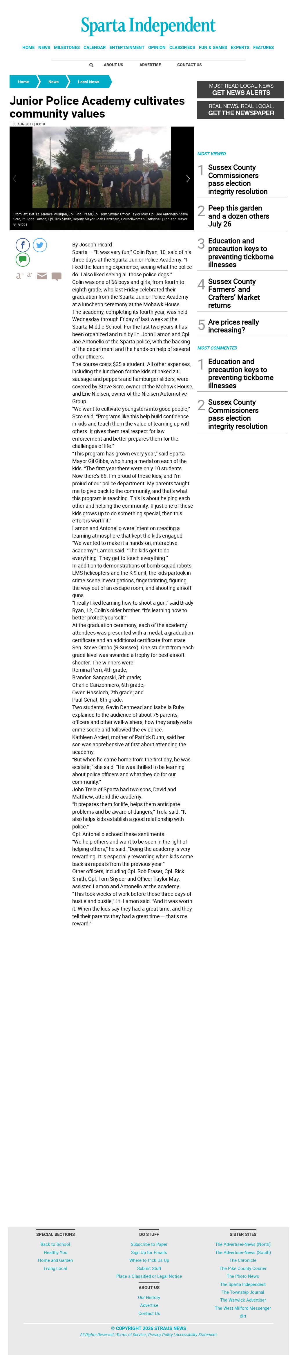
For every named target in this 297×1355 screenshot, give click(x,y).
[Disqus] (102, 1002)
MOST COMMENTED (217, 348)
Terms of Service (131, 1334)
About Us (113, 64)
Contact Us (189, 64)
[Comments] (23, 259)
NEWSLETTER (241, 6)
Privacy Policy (160, 1334)
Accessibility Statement (196, 1334)
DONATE (273, 6)
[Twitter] (40, 245)
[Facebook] (23, 245)
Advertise (150, 64)
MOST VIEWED (211, 153)
